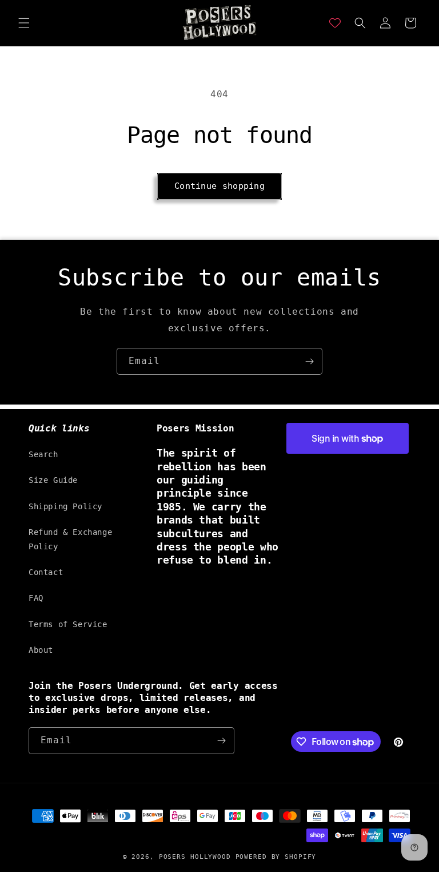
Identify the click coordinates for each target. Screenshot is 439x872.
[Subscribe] (309, 361)
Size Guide (53, 480)
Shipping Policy (65, 506)
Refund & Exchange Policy (70, 539)
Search (43, 454)
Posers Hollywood (195, 857)
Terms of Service (68, 624)
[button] (24, 22)
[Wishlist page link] (335, 23)
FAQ (36, 598)
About (41, 650)
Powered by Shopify (276, 857)
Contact (46, 572)
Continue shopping (219, 186)
